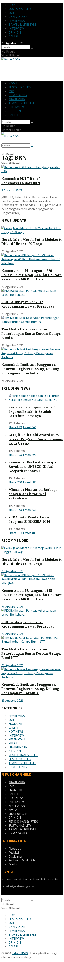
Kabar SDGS (20, 953)
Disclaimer (15, 856)
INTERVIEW (16, 28)
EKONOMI (15, 724)
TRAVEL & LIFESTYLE (22, 25)
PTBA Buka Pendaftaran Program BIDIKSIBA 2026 (29, 519)
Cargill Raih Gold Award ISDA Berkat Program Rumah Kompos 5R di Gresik (36, 439)
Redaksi (14, 852)
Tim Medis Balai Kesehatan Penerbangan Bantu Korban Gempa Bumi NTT (31, 333)
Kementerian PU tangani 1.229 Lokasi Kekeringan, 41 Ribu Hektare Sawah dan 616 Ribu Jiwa (31, 274)
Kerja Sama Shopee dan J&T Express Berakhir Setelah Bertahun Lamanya (32, 411)
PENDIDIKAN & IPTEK (23, 755)
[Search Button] (32, 48)
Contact (14, 864)
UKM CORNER (18, 17)
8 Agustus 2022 (11, 190)
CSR (11, 13)
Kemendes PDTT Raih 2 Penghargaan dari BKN (21, 181)
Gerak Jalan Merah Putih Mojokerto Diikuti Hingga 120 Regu (31, 241)
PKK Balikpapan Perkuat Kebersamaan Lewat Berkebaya (27, 304)
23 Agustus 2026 (12, 571)
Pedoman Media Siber (23, 860)
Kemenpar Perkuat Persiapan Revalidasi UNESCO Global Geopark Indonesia (33, 466)
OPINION (15, 32)
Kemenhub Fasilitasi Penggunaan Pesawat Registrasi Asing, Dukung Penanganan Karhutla (30, 368)
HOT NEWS (16, 732)
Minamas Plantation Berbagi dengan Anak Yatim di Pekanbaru (33, 493)
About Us (15, 849)
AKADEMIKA (17, 21)
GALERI (13, 36)
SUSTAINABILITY (20, 9)
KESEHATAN (17, 739)
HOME (13, 5)
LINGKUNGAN (18, 747)
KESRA (13, 743)
